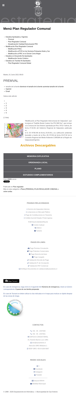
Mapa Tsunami (12, 281)
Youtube (39, 375)
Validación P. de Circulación (39, 263)
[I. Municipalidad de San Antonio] (38, 4)
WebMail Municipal (39, 384)
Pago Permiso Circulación (39, 248)
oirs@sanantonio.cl (39, 343)
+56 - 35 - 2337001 (39, 334)
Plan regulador (18, 187)
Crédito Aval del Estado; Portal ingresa (38, 218)
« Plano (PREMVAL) (27, 189)
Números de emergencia (50, 287)
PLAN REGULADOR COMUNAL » (46, 189)
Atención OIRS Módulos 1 (38, 346)
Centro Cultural (39, 225)
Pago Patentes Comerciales (39, 251)
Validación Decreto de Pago (39, 260)
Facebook (38, 369)
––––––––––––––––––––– (38, 378)
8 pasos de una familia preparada (27, 289)
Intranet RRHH (39, 381)
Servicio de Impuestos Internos (38, 209)
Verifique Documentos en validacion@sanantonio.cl (39, 269)
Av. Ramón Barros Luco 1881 (38, 340)
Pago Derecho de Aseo (39, 254)
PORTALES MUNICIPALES (38, 222)
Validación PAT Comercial (39, 266)
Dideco (38, 228)
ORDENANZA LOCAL (38, 162)
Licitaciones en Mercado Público (38, 212)
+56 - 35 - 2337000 (39, 331)
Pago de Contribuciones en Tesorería (39, 215)
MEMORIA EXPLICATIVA (38, 156)
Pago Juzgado (39, 257)
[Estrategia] (38, 20)
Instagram (38, 372)
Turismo (39, 231)
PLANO (38, 169)
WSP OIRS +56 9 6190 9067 (39, 348)
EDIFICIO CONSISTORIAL (38, 337)
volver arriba (7, 191)
